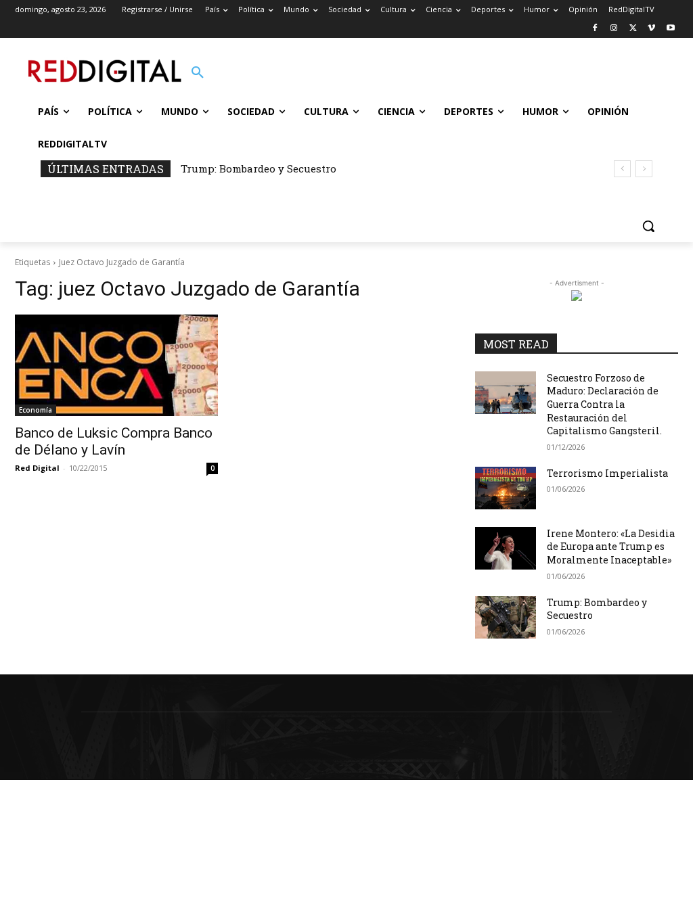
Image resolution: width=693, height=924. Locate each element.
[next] (643, 168)
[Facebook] (595, 29)
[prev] (622, 168)
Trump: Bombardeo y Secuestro (258, 168)
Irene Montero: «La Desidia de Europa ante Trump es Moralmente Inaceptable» (611, 546)
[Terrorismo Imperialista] (505, 488)
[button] (197, 73)
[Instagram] (614, 29)
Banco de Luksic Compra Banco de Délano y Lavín (114, 441)
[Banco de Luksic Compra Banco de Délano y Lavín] (116, 365)
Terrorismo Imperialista (607, 473)
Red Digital (37, 468)
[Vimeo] (651, 29)
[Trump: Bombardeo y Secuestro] (505, 617)
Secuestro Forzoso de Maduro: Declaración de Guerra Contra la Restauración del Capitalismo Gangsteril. (604, 404)
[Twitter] (633, 29)
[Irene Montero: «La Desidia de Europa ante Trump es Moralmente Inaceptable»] (505, 548)
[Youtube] (670, 29)
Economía (35, 410)
